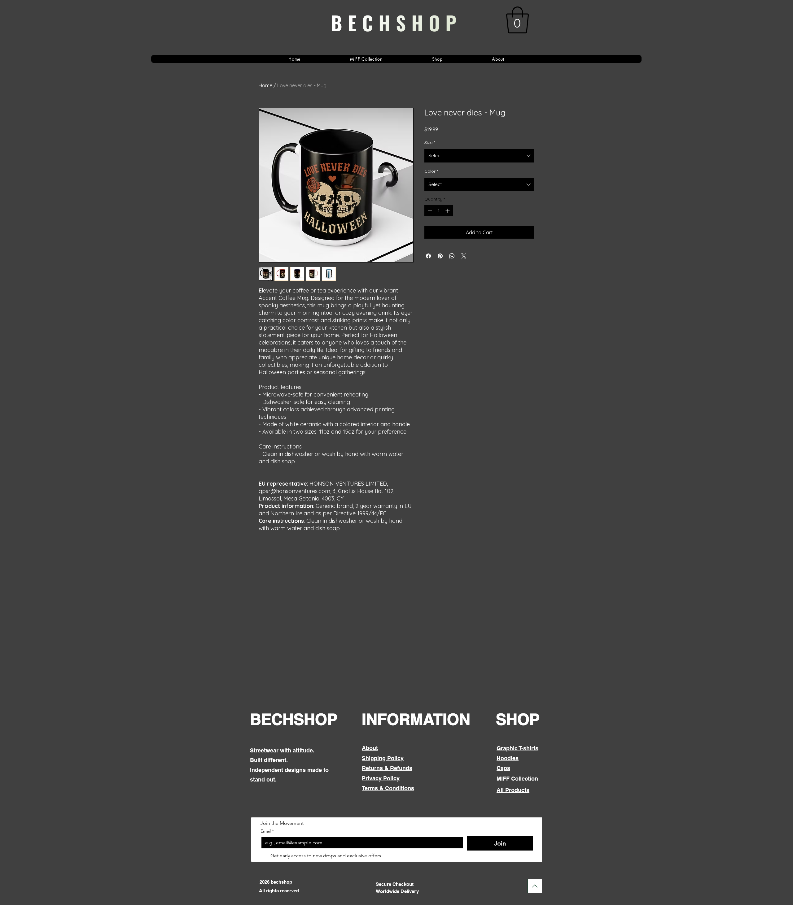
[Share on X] (463, 256)
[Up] (535, 886)
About (370, 748)
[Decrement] (429, 210)
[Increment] (448, 210)
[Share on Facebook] (428, 256)
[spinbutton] (438, 210)
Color (431, 171)
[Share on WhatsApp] (452, 256)
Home (265, 85)
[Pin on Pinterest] (440, 256)
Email (267, 831)
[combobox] (479, 155)
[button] (517, 19)
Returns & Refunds (387, 768)
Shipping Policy (383, 758)
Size (429, 142)
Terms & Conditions (388, 788)
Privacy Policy (381, 778)
